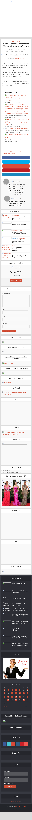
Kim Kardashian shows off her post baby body (17, 138)
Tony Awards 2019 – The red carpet (20, 599)
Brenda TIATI (21, 49)
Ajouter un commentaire (13, 51)
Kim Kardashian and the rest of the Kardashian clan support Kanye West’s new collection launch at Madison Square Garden (16, 111)
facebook (4, 744)
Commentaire (6, 293)
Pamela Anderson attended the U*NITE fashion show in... (20, 645)
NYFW (13, 153)
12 (20, 693)
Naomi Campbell (15, 152)
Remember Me (9, 783)
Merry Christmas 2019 (18, 583)
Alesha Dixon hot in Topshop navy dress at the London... (19, 233)
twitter (9, 744)
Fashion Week (16, 41)
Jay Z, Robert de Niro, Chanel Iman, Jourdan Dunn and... (18, 249)
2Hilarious (17, 806)
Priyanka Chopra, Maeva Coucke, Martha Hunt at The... (20, 637)
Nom (4, 309)
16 (8, 696)
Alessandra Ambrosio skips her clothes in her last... (18, 241)
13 (23, 693)
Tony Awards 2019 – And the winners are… (20, 591)
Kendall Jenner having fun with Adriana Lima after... (19, 225)
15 (4, 696)
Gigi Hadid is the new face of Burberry (20, 629)
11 (16, 693)
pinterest (22, 744)
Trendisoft (23, 806)
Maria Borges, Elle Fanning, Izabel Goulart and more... (20, 622)
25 (16, 700)
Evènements (15, 238)
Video (16, 809)
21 (27, 696)
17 (12, 696)
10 (12, 693)
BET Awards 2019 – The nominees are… (18, 604)
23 (8, 700)
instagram (18, 744)
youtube (26, 744)
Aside (12, 809)
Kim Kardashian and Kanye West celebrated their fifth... (20, 615)
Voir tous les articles (16, 280)
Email (4, 316)
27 (23, 700)
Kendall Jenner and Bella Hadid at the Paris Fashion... (18, 218)
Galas (21, 246)
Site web (4, 323)
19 (20, 696)
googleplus (13, 744)
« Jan (5, 706)
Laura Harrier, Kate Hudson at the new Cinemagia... (20, 609)
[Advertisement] (16, 21)
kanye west (6, 152)
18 (16, 696)
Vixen (19, 809)
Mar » (26, 706)
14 (27, 693)
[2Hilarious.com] (16, 1)
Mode (21, 223)
